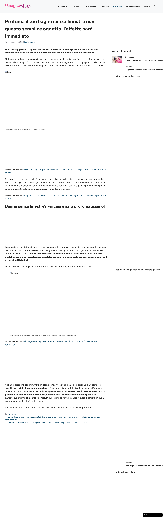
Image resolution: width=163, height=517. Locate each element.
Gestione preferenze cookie (153, 515)
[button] (155, 6)
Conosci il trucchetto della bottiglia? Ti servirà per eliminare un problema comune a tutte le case (50, 422)
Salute (147, 6)
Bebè (76, 6)
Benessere (91, 6)
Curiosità (117, 6)
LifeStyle (104, 6)
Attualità (62, 6)
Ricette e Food (133, 6)
